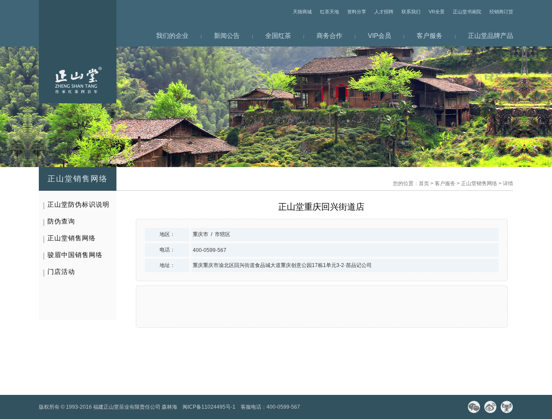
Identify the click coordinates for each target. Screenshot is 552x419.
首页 (424, 183)
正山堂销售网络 (479, 183)
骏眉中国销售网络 (75, 254)
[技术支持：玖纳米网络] (307, 407)
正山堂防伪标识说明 (78, 204)
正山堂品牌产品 (490, 35)
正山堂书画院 (467, 11)
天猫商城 (302, 11)
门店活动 (61, 271)
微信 (474, 407)
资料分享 (356, 11)
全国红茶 (278, 35)
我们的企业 (172, 35)
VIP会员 (379, 35)
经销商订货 (501, 11)
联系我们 (410, 11)
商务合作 (329, 35)
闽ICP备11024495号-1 (208, 407)
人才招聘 (383, 11)
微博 (490, 407)
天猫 (507, 407)
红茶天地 (329, 11)
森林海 (169, 407)
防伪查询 (61, 221)
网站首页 (77, 51)
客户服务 (429, 35)
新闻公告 (227, 35)
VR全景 (437, 11)
